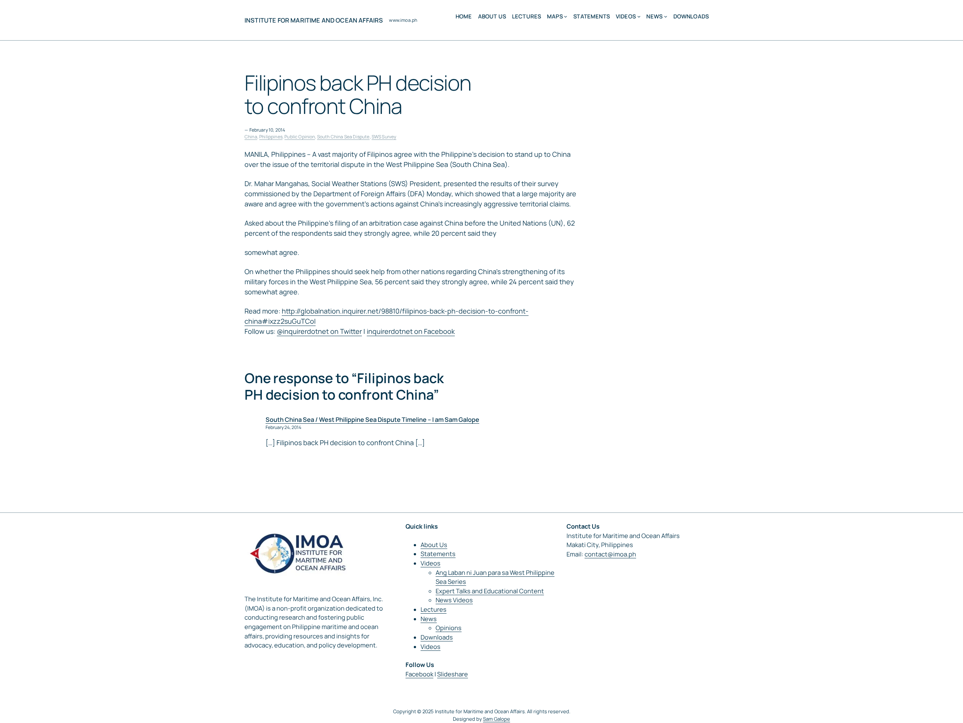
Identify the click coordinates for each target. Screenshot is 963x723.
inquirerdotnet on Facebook (411, 331)
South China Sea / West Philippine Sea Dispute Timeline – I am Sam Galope (372, 419)
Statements (438, 554)
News (429, 619)
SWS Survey (384, 136)
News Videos (454, 600)
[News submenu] (665, 16)
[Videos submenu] (639, 16)
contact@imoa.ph (610, 554)
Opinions (449, 628)
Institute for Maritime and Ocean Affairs (314, 20)
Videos (430, 563)
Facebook (419, 674)
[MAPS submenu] (565, 16)
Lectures (434, 609)
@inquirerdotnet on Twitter (319, 331)
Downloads (437, 637)
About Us (434, 545)
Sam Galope (496, 718)
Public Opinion (299, 136)
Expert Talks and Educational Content (490, 591)
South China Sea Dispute (343, 136)
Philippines (271, 136)
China (251, 136)
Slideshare (452, 674)
